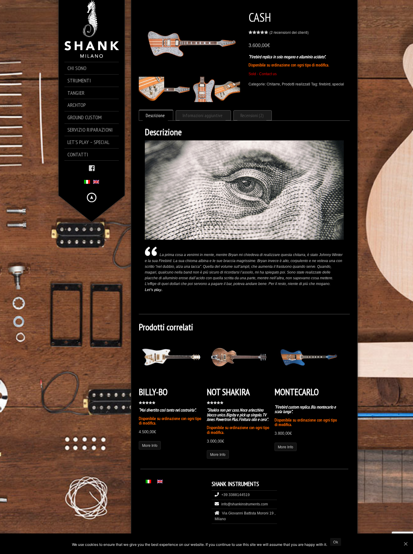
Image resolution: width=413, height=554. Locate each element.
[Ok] (405, 544)
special (338, 83)
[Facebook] (92, 168)
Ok (335, 541)
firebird (324, 83)
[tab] (156, 115)
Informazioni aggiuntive (203, 115)
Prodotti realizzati (296, 83)
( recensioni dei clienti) (289, 32)
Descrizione (155, 115)
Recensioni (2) (251, 115)
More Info (150, 445)
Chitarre (273, 83)
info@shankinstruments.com (244, 504)
